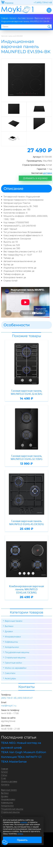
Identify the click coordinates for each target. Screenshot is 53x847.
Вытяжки (9, 626)
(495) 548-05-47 (25, 697)
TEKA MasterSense (14, 761)
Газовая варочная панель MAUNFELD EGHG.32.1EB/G (26, 457)
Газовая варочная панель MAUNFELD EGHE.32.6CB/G (26, 392)
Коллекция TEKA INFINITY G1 (21, 757)
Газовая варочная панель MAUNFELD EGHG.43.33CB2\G (26, 522)
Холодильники (12, 647)
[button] (5, 842)
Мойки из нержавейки (15, 667)
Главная (4, 768)
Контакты (5, 784)
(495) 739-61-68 (8, 697)
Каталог (4, 772)
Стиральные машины (15, 657)
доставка (47, 173)
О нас (3, 778)
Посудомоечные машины (17, 652)
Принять (22, 840)
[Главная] (17, 13)
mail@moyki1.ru (8, 705)
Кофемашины (11, 641)
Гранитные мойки (13, 662)
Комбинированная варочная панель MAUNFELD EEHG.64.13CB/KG (26, 589)
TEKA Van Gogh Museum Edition (23, 752)
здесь (20, 833)
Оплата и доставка (9, 781)
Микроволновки (13, 636)
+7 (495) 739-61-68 (43, 2)
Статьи (4, 775)
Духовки (9, 631)
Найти (49, 26)
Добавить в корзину (35, 178)
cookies (23, 822)
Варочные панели (13, 620)
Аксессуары (10, 678)
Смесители (10, 673)
